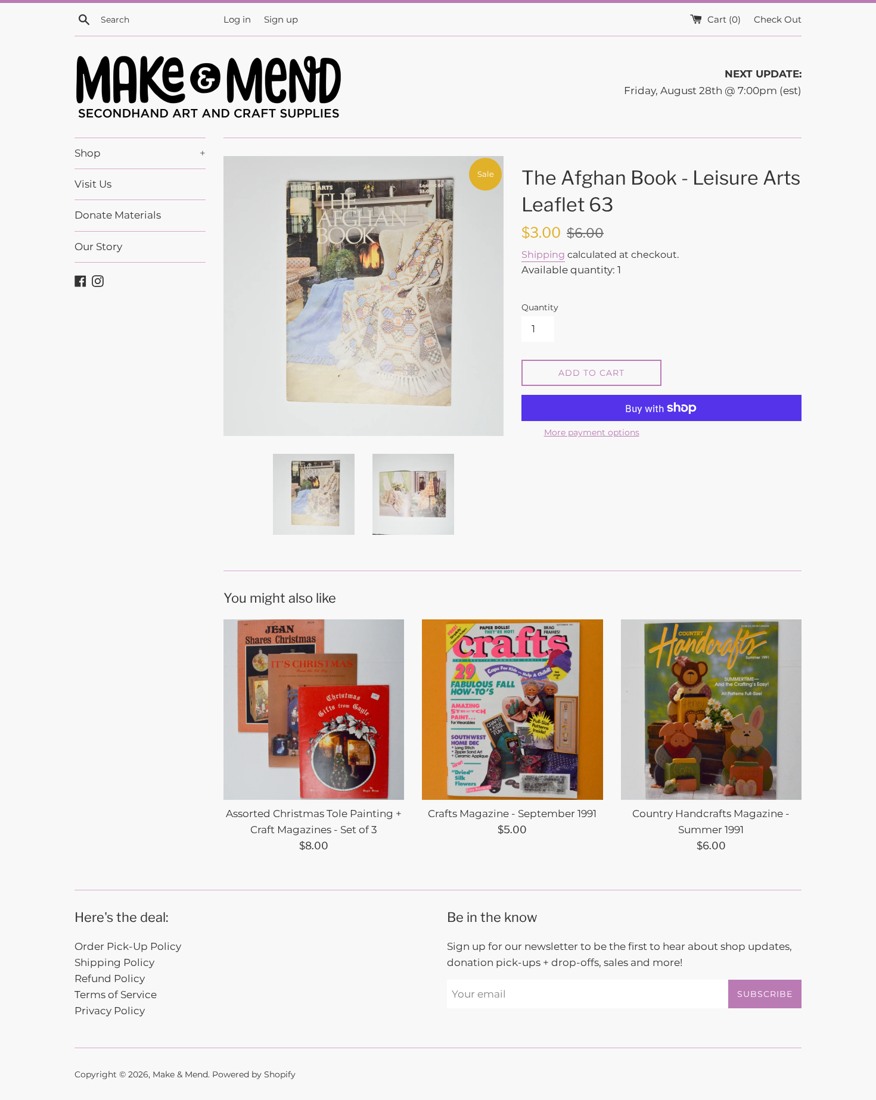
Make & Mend (180, 1074)
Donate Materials (117, 215)
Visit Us (92, 184)
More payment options (591, 432)
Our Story (98, 247)
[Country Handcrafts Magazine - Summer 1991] (711, 709)
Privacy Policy (109, 1011)
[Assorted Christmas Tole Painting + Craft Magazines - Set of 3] (313, 709)
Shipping (543, 254)
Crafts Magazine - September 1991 (512, 813)
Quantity (539, 307)
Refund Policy (109, 978)
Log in (237, 19)
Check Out (778, 19)
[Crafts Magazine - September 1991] (512, 709)
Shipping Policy (114, 962)
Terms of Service (115, 995)
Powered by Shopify (254, 1074)
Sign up (281, 19)
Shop (140, 153)
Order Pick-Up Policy (127, 946)
